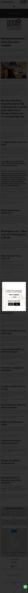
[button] (10, 304)
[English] (15, 296)
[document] (14, 296)
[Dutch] (13, 296)
